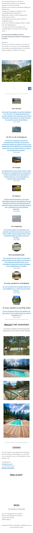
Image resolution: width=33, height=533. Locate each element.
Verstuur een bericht (8, 468)
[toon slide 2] (6, 79)
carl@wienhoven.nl (7, 464)
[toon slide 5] (10, 79)
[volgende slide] (29, 71)
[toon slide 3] (7, 79)
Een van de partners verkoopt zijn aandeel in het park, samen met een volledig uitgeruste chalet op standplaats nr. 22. (16, 313)
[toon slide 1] (4, 79)
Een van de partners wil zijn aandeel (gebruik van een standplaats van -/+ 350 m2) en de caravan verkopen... (16, 288)
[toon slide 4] (8, 79)
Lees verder (16, 122)
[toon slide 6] (11, 79)
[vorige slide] (4, 71)
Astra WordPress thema (16, 527)
